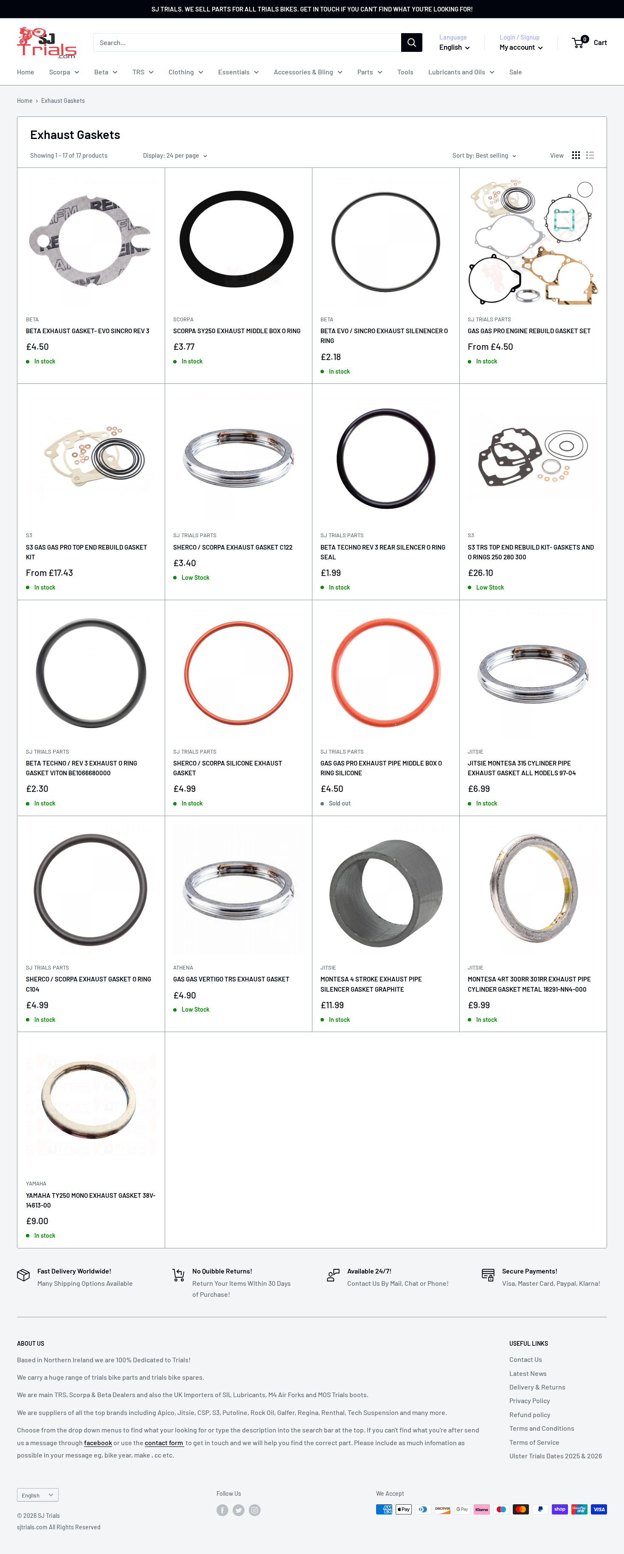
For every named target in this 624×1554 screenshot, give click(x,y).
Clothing (181, 72)
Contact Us (525, 1359)
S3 (29, 535)
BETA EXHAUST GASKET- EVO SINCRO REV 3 (87, 331)
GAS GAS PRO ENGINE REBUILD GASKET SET (529, 331)
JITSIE (475, 751)
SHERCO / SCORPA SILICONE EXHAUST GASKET (227, 768)
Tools (405, 72)
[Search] (411, 42)
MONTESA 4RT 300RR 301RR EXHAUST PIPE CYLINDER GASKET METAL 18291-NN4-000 (529, 984)
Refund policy (530, 1414)
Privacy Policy (529, 1400)
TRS (138, 72)
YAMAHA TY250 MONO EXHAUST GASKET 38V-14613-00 (90, 1200)
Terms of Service (534, 1442)
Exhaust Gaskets (63, 100)
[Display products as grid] (576, 155)
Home (25, 72)
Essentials (234, 72)
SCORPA (183, 319)
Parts (365, 72)
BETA (32, 319)
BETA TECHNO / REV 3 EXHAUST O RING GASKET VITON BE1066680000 (81, 768)
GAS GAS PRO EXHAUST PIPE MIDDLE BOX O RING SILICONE (381, 768)
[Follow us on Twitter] (239, 1510)
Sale (515, 72)
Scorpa (59, 72)
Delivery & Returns (537, 1387)
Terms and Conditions (541, 1428)
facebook (98, 1442)
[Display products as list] (590, 155)
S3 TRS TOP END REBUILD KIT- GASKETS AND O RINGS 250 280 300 (531, 552)
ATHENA (183, 967)
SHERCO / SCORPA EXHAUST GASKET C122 (232, 547)
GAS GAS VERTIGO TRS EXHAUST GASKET (231, 979)
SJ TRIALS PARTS (489, 319)
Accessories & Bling (303, 72)
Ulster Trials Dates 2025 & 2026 (555, 1456)
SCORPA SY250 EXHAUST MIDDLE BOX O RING (237, 331)
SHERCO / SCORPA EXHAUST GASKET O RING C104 (88, 984)
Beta (101, 72)
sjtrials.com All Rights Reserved (59, 1527)
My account (518, 47)
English (30, 1495)
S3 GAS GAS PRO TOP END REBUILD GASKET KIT (86, 552)
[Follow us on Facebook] (222, 1510)
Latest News (528, 1373)
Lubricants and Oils (456, 72)
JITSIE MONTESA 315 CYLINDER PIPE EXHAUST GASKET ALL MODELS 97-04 (522, 768)
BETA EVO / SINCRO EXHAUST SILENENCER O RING (384, 335)
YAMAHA (36, 1183)
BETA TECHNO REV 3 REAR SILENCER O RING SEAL (382, 552)
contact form (164, 1442)
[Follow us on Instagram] (255, 1510)
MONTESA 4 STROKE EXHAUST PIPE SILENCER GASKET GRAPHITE (371, 984)
